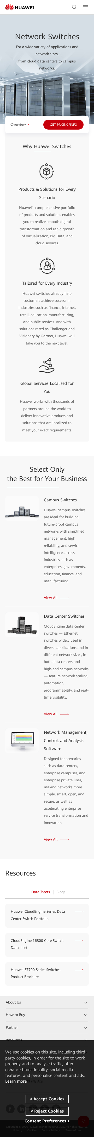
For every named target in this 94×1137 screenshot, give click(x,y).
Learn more (16, 1081)
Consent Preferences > (47, 1121)
